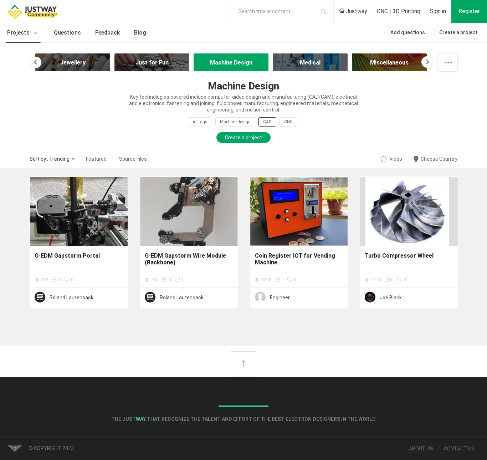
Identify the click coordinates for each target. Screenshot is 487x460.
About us (421, 448)
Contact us (459, 448)
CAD (267, 121)
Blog (140, 32)
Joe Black (391, 297)
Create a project (458, 32)
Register (469, 11)
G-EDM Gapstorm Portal (67, 255)
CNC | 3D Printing (398, 11)
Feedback (107, 32)
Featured (96, 159)
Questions (67, 32)
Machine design (235, 121)
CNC (288, 121)
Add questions (407, 32)
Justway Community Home (51, 11)
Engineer (280, 297)
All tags (200, 121)
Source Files (133, 159)
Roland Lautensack (71, 297)
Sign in (438, 11)
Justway (355, 11)
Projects (19, 32)
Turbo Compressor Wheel (399, 255)
